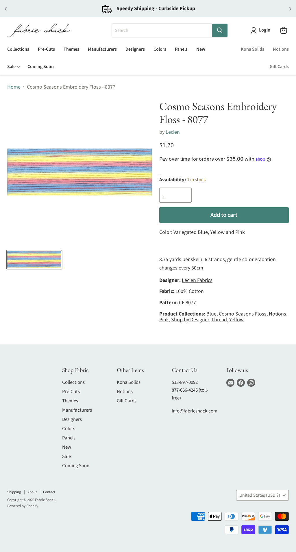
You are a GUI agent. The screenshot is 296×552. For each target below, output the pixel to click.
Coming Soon (40, 66)
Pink (164, 319)
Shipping (14, 492)
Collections (18, 49)
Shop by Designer (190, 319)
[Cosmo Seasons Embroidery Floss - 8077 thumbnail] (34, 259)
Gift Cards (279, 66)
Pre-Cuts (46, 49)
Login (264, 30)
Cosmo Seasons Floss (243, 314)
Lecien (173, 132)
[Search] (219, 30)
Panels (181, 49)
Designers (135, 49)
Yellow (236, 319)
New (200, 49)
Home (14, 87)
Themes (71, 49)
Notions (281, 49)
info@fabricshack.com (194, 411)
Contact (49, 492)
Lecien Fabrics (197, 280)
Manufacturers (102, 49)
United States (259, 495)
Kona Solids (252, 49)
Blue (211, 314)
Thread (219, 319)
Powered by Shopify (22, 506)
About (32, 492)
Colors (159, 49)
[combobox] (162, 30)
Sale (11, 66)
